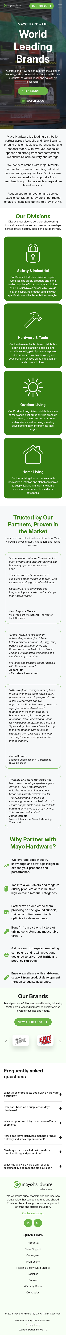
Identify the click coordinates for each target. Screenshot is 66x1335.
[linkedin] (28, 1223)
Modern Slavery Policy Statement (33, 1320)
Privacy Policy (33, 1325)
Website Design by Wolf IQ (33, 1329)
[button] (6, 1041)
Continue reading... (33, 1213)
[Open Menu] (60, 6)
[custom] (38, 1223)
